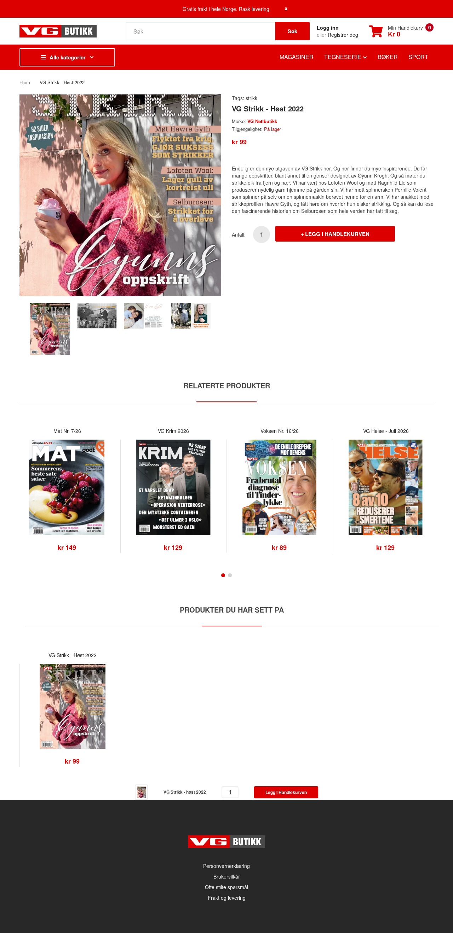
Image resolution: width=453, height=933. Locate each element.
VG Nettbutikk (262, 121)
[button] (26, 498)
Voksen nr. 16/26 (279, 430)
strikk (251, 98)
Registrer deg (343, 34)
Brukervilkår (226, 876)
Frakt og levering (227, 897)
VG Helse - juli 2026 (386, 430)
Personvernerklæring (226, 865)
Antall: (239, 234)
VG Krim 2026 (173, 430)
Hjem (24, 82)
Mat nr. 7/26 (67, 430)
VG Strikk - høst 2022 (72, 655)
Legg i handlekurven (337, 234)
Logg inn (328, 27)
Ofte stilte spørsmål (226, 887)
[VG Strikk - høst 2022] (50, 327)
